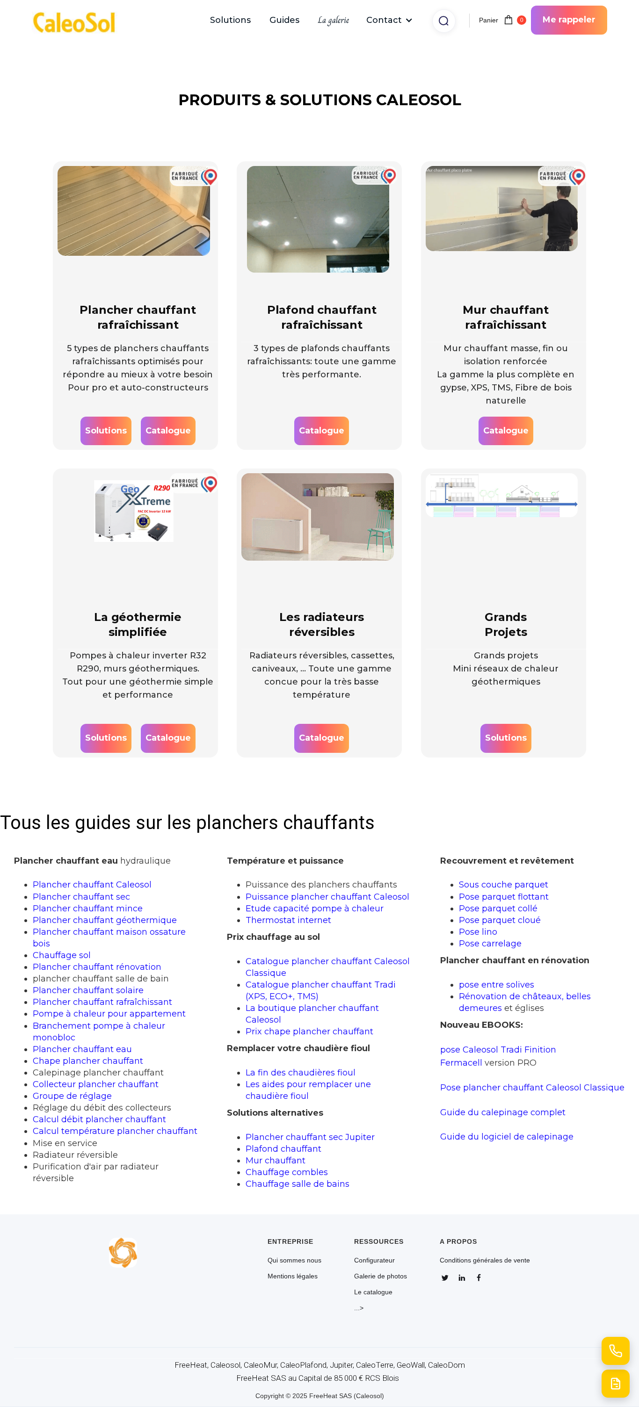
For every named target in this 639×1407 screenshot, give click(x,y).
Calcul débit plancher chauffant (99, 1119)
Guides (284, 20)
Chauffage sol (62, 955)
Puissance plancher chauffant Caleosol (327, 897)
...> (358, 1308)
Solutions (230, 20)
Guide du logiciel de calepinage (507, 1136)
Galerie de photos (380, 1276)
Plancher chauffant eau (82, 1049)
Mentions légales (293, 1276)
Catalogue (168, 431)
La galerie (333, 20)
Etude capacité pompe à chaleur (315, 908)
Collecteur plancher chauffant (96, 1084)
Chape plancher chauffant (88, 1061)
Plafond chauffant (283, 1149)
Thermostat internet (288, 920)
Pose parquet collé (498, 908)
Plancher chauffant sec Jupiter (310, 1137)
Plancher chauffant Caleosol (92, 884)
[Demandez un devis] (616, 1384)
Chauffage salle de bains (297, 1184)
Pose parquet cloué (500, 920)
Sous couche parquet (503, 884)
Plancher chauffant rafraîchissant (102, 1002)
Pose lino (478, 932)
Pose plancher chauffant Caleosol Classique (532, 1087)
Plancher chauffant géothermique (105, 920)
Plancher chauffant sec (81, 897)
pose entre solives (496, 984)
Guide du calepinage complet (503, 1112)
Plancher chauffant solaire (88, 990)
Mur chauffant (275, 1160)
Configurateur (374, 1260)
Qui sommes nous (294, 1260)
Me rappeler (569, 19)
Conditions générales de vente (485, 1260)
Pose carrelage (490, 943)
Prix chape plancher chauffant (309, 1031)
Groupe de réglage (72, 1096)
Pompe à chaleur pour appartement (109, 1013)
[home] (78, 20)
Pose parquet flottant (504, 897)
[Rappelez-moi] (616, 1351)
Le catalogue (373, 1292)
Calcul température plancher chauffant (115, 1131)
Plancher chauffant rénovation (97, 967)
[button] (390, 20)
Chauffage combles (287, 1172)
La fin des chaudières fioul (301, 1072)
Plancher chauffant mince (88, 908)
